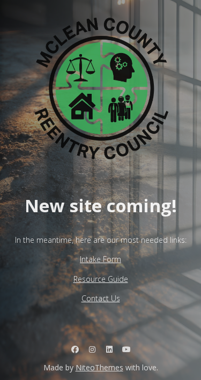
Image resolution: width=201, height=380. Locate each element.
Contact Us (100, 298)
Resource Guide (100, 279)
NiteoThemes (99, 367)
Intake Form (100, 259)
